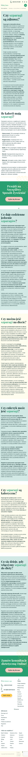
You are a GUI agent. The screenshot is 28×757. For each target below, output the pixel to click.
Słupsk (20, 733)
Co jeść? (19, 694)
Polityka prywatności (6, 721)
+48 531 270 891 (16, 2)
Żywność (19, 696)
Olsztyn (12, 741)
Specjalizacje (20, 706)
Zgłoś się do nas (14, 199)
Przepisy (19, 702)
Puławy (11, 747)
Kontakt (3, 719)
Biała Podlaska (4, 733)
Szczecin (21, 735)
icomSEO (18, 755)
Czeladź (3, 737)
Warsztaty (19, 704)
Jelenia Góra (4, 747)
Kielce (11, 737)
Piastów (12, 743)
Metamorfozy (20, 687)
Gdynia (2, 745)
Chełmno (3, 735)
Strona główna (4, 8)
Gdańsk (3, 743)
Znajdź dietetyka (21, 683)
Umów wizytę (6, 695)
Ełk (1, 741)
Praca (2, 715)
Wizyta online (20, 685)
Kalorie (19, 691)
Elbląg (2, 739)
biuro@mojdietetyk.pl (9, 689)
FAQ (2, 725)
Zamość (21, 743)
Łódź (11, 739)
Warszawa (21, 741)
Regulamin (3, 723)
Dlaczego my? (4, 713)
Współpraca (4, 717)
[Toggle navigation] (25, 5)
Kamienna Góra (13, 733)
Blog (18, 689)
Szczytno (21, 737)
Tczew (20, 739)
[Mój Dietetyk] (4, 5)
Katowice (12, 735)
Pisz (11, 745)
